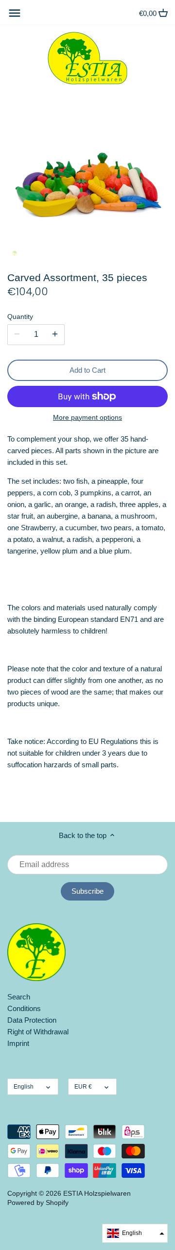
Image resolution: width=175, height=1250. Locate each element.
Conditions (24, 1008)
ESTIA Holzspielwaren (97, 1193)
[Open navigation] (14, 13)
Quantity (20, 316)
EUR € (83, 1086)
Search (18, 997)
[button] (135, 1233)
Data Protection (31, 1020)
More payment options (87, 417)
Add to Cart (87, 370)
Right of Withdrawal (38, 1032)
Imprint (18, 1043)
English (24, 1086)
